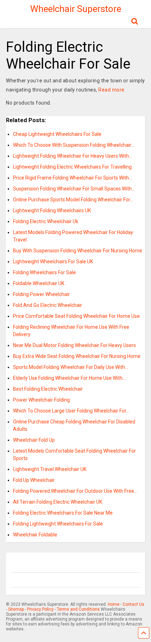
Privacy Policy (40, 609)
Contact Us (133, 604)
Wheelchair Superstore (75, 9)
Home (113, 604)
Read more (111, 90)
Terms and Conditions (78, 609)
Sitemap (16, 609)
